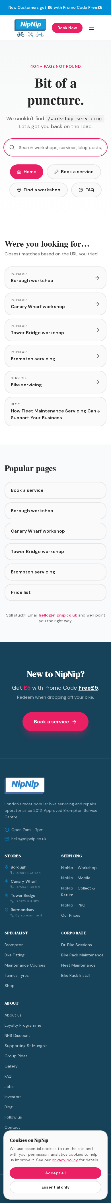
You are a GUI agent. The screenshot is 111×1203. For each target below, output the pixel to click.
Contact (12, 1127)
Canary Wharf (24, 881)
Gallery (11, 1066)
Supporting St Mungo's (26, 1045)
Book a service (77, 172)
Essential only (55, 1187)
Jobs (9, 1086)
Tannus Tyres (17, 975)
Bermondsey (22, 909)
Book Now (67, 27)
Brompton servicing (33, 572)
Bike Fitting (14, 955)
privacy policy (65, 1159)
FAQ (89, 190)
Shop (10, 985)
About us (13, 1015)
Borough (18, 867)
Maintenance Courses (25, 965)
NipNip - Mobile (75, 877)
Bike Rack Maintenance (82, 955)
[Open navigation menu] (91, 27)
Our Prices (70, 915)
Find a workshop (42, 190)
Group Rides (16, 1055)
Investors (13, 1096)
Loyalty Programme (23, 1025)
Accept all (55, 1173)
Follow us (13, 1117)
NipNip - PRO (73, 905)
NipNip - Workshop (79, 867)
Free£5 (95, 7)
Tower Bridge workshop (37, 551)
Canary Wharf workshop (38, 531)
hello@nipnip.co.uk (58, 615)
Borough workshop (32, 511)
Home (30, 172)
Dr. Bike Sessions (76, 944)
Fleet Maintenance (78, 965)
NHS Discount (17, 1035)
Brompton (14, 944)
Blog (9, 1106)
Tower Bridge (23, 895)
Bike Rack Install (75, 975)
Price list (21, 592)
